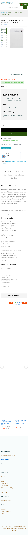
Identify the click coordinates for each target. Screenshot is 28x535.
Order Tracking (4, 483)
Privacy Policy (4, 485)
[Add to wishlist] (10, 417)
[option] (4, 31)
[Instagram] (11, 468)
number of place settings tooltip (9, 250)
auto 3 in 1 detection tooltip (8, 268)
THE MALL (10, 155)
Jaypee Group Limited (6, 500)
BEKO (5, 25)
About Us (3, 476)
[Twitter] (4, 468)
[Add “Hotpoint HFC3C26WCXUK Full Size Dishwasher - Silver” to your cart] (3, 417)
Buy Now (14, 134)
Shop (6, 12)
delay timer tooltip (6, 234)
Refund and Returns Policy (7, 487)
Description (8, 172)
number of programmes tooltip (9, 253)
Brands (2, 481)
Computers (3, 509)
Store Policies (19, 175)
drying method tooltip (7, 241)
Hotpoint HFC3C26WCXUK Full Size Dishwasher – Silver (6, 422)
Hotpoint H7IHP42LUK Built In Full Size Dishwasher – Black (20, 422)
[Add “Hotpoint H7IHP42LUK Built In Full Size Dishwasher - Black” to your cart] (17, 417)
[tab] (8, 172)
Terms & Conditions (5, 490)
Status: (2, 86)
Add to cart (14, 130)
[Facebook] (1, 468)
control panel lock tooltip (8, 272)
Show (24, 4)
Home (2, 12)
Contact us (5, 459)
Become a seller (4, 479)
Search (25, 7)
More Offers (8, 175)
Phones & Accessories (6, 511)
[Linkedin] (9, 468)
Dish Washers (20, 161)
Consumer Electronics (11, 161)
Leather (3, 515)
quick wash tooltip (6, 286)
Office (2, 513)
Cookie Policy (4, 492)
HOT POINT (7, 426)
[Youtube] (6, 468)
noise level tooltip (6, 246)
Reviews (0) (19, 172)
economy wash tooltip (7, 275)
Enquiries (14, 178)
